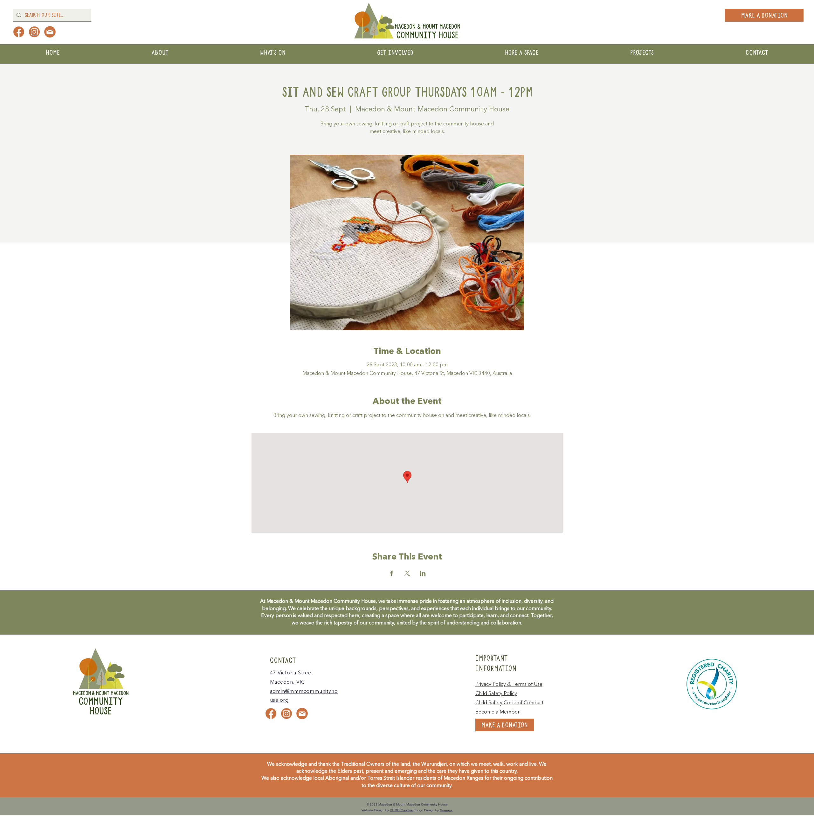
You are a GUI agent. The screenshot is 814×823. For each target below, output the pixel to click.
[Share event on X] (407, 573)
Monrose (446, 810)
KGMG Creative (401, 810)
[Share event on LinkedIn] (423, 573)
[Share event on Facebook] (392, 573)
